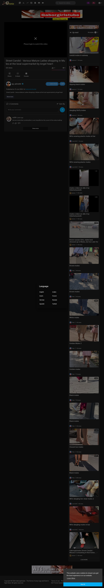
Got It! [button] (83, 584)
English (42, 292)
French (54, 296)
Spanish (42, 304)
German (42, 300)
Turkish (54, 304)
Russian (54, 300)
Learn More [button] (71, 578)
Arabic (54, 292)
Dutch (41, 296)
